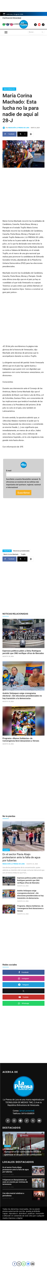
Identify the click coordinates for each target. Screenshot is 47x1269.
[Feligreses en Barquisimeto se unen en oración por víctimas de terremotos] (38, 1183)
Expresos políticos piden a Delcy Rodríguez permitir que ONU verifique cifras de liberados (23, 652)
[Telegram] (20, 1120)
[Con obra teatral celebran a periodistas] (38, 1195)
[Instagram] (14, 1120)
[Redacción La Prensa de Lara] (4, 128)
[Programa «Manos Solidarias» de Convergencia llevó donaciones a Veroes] (23, 721)
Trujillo (23, 554)
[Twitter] (32, 1120)
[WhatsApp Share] (23, 1264)
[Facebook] (7, 1120)
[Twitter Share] (19, 1264)
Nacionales (9, 89)
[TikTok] (26, 1120)
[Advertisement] (23, 60)
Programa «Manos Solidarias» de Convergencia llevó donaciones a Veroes (21, 739)
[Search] (42, 32)
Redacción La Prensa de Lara (18, 128)
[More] (30, 134)
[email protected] (27, 1111)
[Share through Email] (32, 1264)
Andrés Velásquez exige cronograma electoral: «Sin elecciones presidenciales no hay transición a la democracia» (22, 696)
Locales (6, 850)
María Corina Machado (11, 554)
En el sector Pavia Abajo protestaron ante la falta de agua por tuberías (21, 857)
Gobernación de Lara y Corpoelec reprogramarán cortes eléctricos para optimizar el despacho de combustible (23, 1151)
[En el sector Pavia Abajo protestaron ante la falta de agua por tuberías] (23, 836)
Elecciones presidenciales (21, 551)
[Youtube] (39, 1120)
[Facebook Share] (14, 1264)
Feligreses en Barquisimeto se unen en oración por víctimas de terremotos (15, 1182)
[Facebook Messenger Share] (28, 1264)
